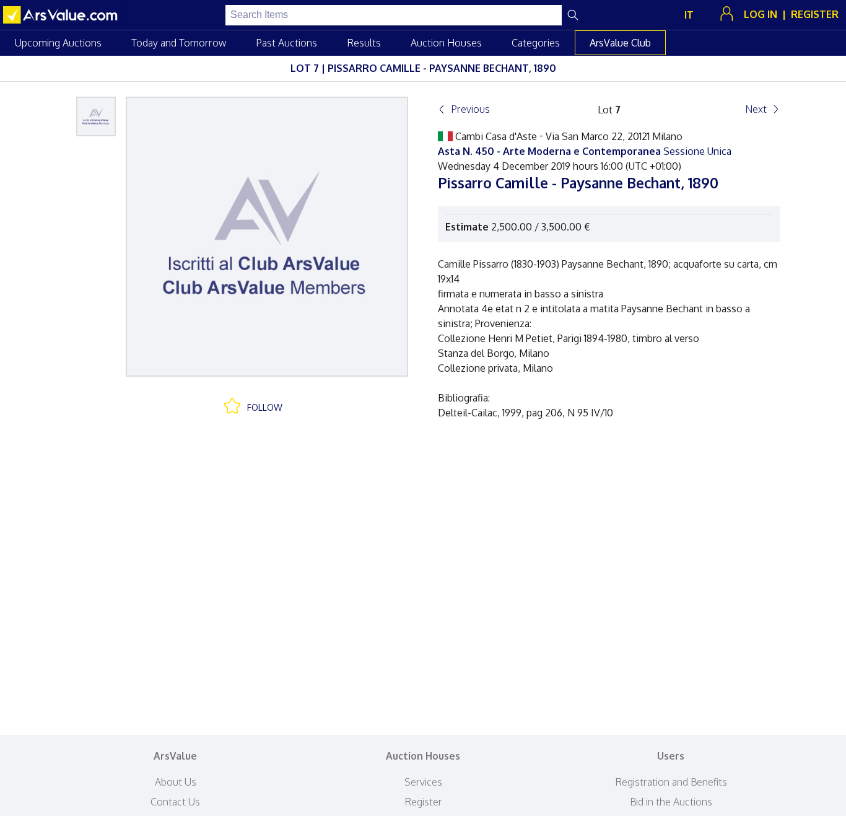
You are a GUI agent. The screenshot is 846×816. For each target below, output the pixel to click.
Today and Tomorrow (178, 43)
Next (756, 109)
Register (423, 802)
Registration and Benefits (671, 782)
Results (364, 43)
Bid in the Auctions (671, 802)
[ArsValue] (62, 15)
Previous (470, 109)
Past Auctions (286, 43)
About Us (175, 782)
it (689, 15)
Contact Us (175, 802)
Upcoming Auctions (58, 43)
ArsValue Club (620, 43)
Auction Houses (446, 43)
